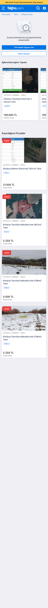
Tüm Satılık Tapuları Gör (24, 47)
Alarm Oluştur (24, 54)
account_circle (44, 8)
